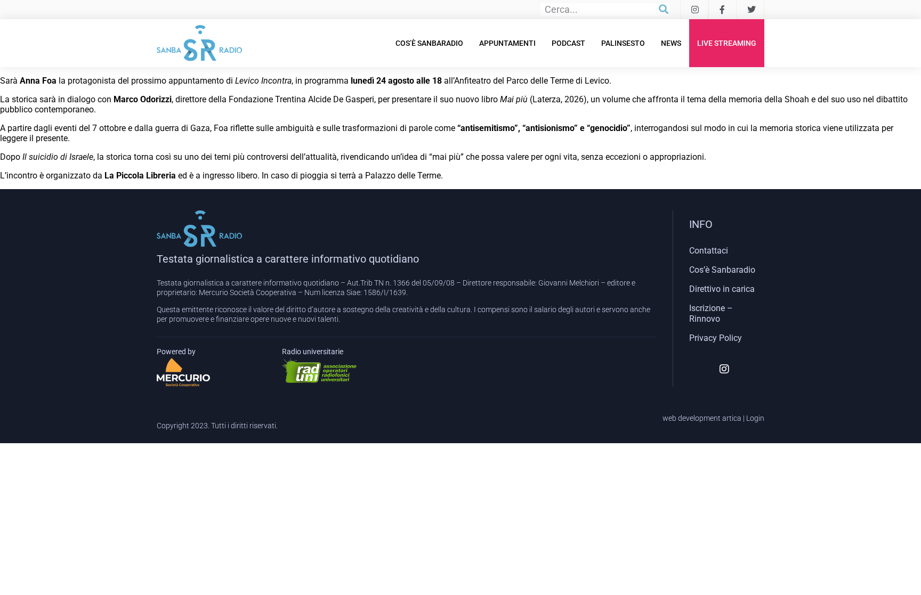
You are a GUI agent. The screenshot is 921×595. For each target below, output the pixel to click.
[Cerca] (663, 9)
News (671, 43)
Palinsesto (623, 43)
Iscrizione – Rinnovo (711, 313)
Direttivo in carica (722, 289)
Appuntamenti (507, 43)
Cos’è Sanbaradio (429, 43)
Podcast (568, 43)
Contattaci (708, 251)
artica (731, 418)
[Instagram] (724, 369)
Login (755, 418)
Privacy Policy (715, 338)
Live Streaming (726, 43)
